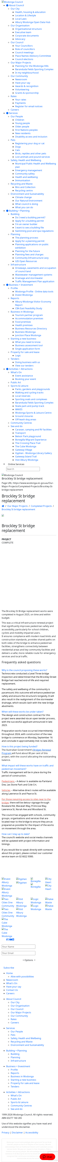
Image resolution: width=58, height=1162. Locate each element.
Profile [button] (14, 1069)
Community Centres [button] (21, 1105)
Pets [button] (13, 1034)
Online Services (16, 464)
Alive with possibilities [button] (22, 976)
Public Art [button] (16, 1098)
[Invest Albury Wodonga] (7, 887)
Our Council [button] (17, 1009)
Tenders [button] (15, 1086)
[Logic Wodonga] (36, 907)
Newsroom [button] (12, 979)
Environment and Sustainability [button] (27, 1045)
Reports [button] (15, 1073)
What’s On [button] (16, 1095)
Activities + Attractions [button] (18, 1092)
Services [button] (10, 1028)
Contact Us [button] (12, 990)
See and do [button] (17, 1109)
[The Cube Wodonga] (7, 928)
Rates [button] (14, 1019)
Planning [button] (15, 1057)
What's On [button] (11, 983)
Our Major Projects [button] (21, 1012)
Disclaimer (17, 1132)
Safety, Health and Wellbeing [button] (26, 1038)
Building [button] (15, 1054)
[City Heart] (51, 887)
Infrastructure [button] (18, 1060)
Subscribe (9, 967)
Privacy (5, 1132)
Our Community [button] (19, 1015)
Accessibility (31, 1132)
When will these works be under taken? (23, 711)
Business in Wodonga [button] (22, 1076)
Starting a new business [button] (23, 1079)
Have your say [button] (13, 986)
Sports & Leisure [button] (19, 1102)
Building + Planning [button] (16, 1050)
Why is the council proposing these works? (24, 670)
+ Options (28, 960)
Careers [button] (10, 993)
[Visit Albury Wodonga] (21, 907)
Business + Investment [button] (18, 1066)
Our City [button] (15, 1002)
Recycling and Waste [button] (22, 1041)
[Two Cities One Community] (7, 907)
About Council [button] (13, 999)
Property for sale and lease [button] (25, 1083)
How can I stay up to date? (16, 834)
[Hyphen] (21, 887)
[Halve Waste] (51, 907)
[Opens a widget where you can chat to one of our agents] (47, 1157)
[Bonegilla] (36, 887)
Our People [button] (17, 1031)
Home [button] (9, 973)
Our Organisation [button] (20, 1005)
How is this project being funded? (19, 746)
